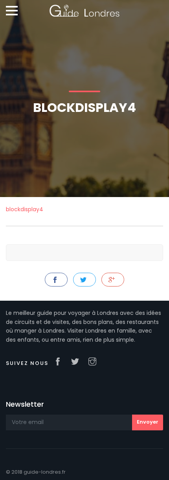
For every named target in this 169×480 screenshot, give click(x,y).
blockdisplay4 (24, 209)
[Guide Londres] (84, 8)
